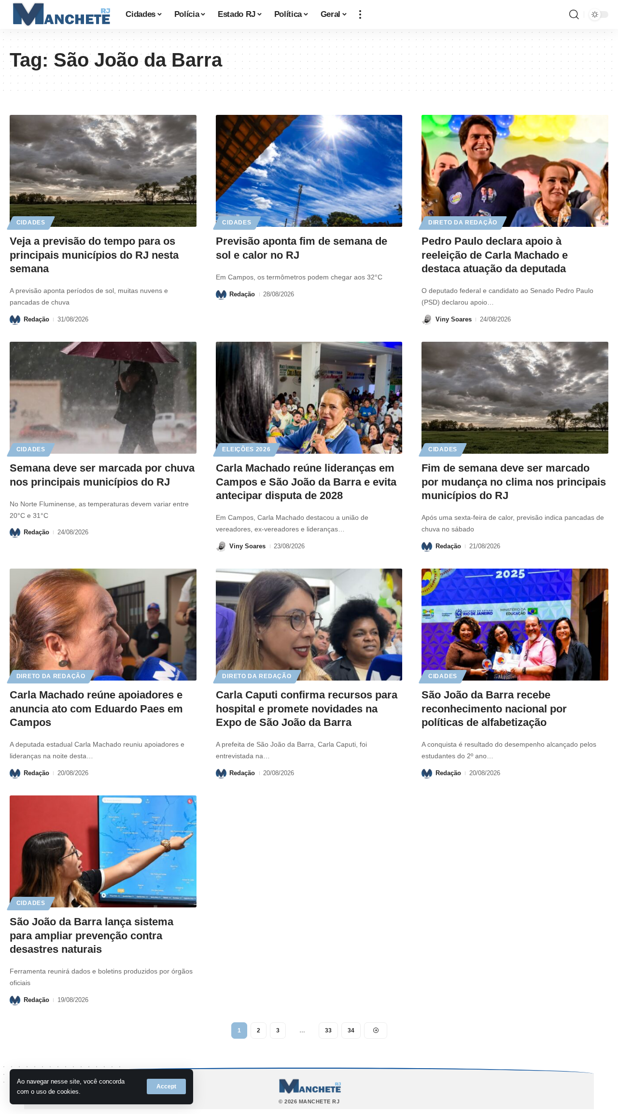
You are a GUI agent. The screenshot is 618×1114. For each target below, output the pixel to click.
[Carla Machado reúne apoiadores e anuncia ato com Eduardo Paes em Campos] (103, 625)
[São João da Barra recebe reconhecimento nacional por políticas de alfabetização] (514, 625)
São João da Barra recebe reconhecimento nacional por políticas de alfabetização (494, 708)
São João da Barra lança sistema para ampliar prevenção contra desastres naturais (91, 935)
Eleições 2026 (246, 449)
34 (351, 1030)
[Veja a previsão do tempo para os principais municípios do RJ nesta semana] (103, 171)
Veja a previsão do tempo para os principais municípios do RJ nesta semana (94, 255)
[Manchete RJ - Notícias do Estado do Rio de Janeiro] (60, 14)
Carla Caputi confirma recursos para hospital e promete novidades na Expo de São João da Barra (306, 708)
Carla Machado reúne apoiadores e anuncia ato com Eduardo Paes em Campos (96, 708)
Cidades (30, 222)
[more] (360, 14)
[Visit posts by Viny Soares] (426, 319)
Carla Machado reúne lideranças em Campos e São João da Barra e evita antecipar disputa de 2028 (306, 481)
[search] (574, 14)
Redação (36, 319)
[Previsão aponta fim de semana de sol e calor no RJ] (309, 171)
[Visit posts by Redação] (15, 319)
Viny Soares (453, 319)
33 (328, 1030)
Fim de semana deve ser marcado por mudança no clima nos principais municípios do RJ (513, 481)
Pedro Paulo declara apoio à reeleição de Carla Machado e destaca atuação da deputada (494, 255)
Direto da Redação (462, 222)
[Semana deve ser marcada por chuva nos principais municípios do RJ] (103, 398)
